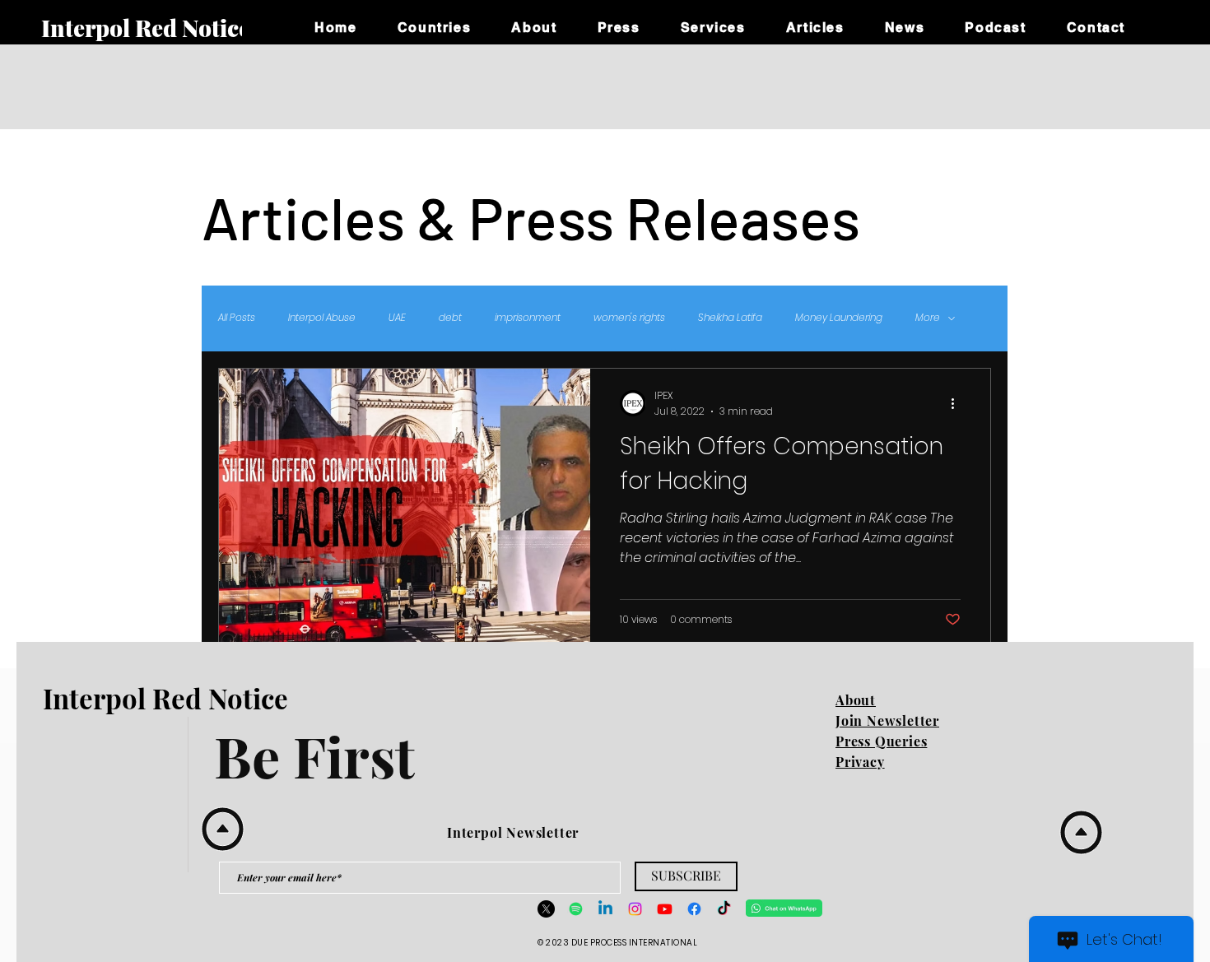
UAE (397, 317)
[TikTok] (724, 909)
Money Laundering (838, 317)
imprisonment (528, 317)
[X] (546, 909)
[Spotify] (575, 909)
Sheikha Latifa (730, 317)
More (927, 317)
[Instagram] (635, 909)
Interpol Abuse (322, 317)
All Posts (236, 317)
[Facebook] (694, 909)
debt (450, 317)
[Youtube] (664, 909)
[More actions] (958, 403)
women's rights (629, 317)
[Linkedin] (605, 909)
